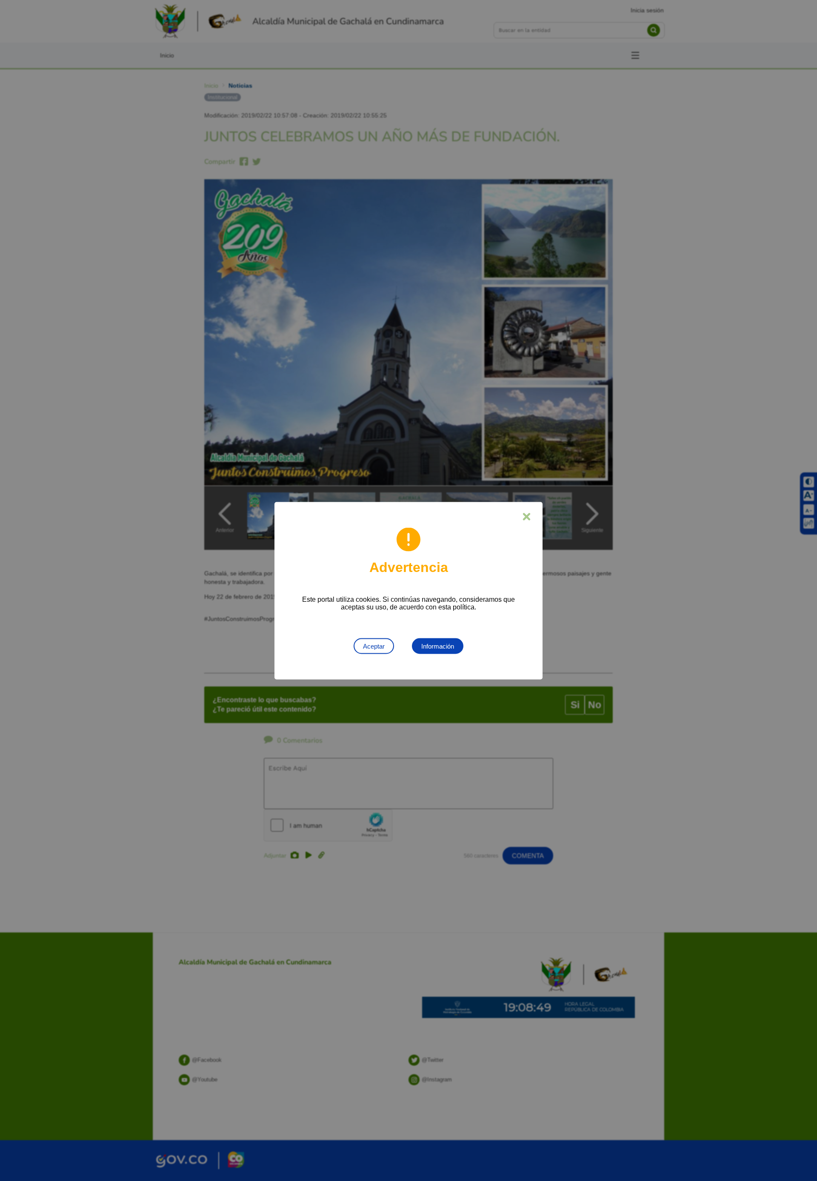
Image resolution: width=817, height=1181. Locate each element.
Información (437, 645)
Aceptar (374, 645)
